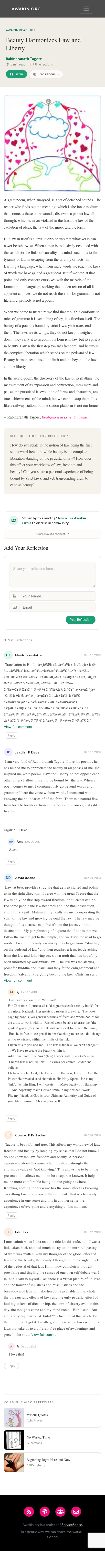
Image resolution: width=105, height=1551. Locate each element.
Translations (46, 74)
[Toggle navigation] (86, 9)
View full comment (18, 727)
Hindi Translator (28, 655)
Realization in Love (57, 416)
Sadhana (80, 416)
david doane (25, 878)
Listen (19, 74)
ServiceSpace (72, 1525)
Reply (11, 735)
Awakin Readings (20, 30)
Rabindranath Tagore (24, 58)
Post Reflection (80, 620)
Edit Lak (21, 1232)
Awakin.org (26, 8)
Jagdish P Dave (27, 752)
